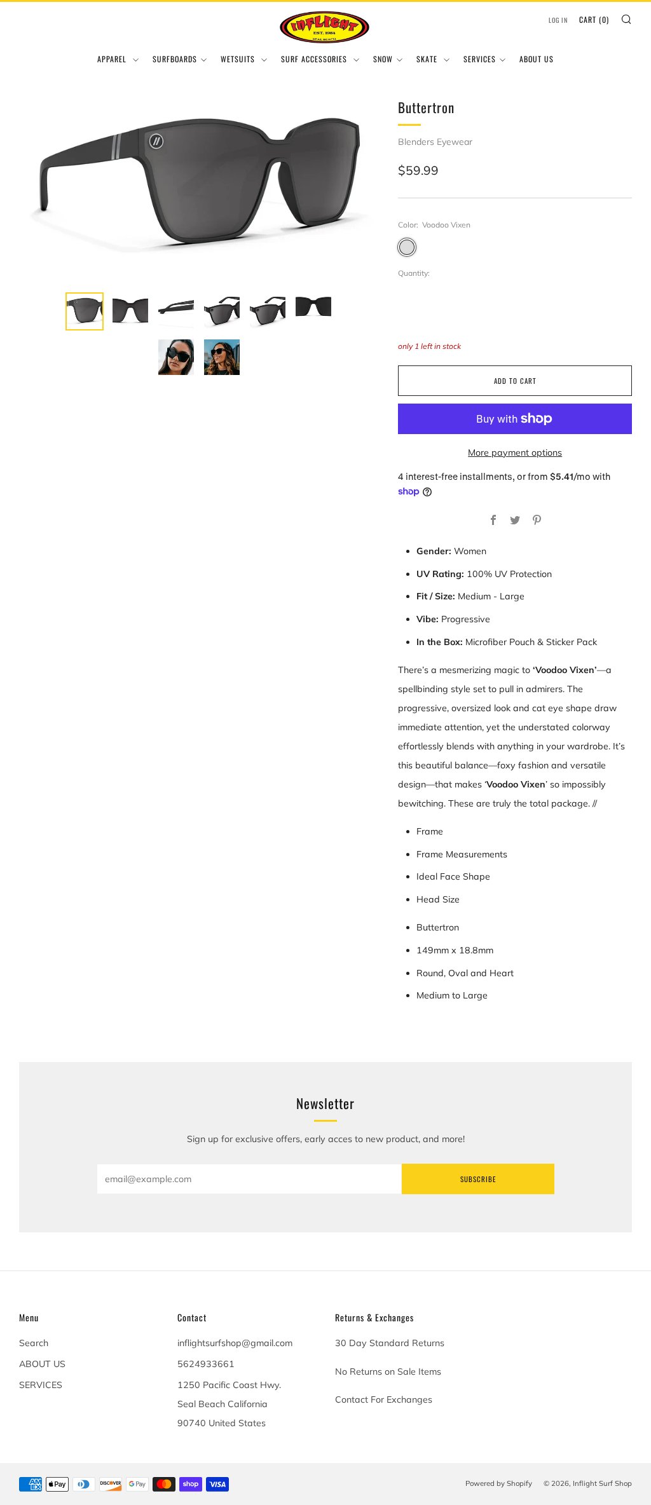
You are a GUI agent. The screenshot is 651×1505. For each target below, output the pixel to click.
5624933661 (206, 1364)
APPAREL (113, 58)
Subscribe (478, 1179)
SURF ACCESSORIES (315, 58)
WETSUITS (239, 58)
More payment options (515, 452)
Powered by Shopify (498, 1483)
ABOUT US (536, 58)
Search (33, 1343)
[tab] (84, 311)
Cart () (594, 19)
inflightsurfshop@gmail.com (234, 1343)
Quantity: (414, 273)
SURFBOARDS (175, 58)
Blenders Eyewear (435, 141)
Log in (558, 20)
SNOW (383, 58)
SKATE (428, 58)
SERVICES (479, 58)
